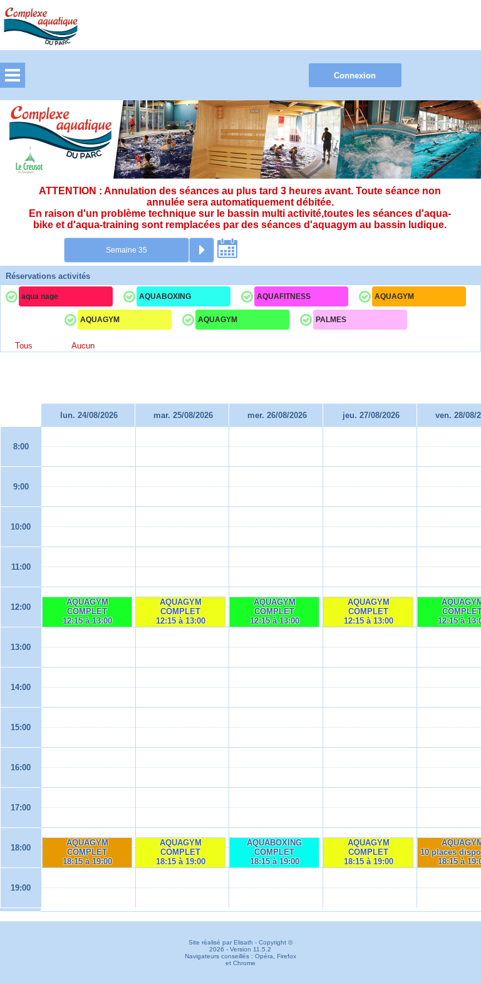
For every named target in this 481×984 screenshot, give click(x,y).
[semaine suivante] (201, 250)
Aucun (83, 345)
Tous (24, 345)
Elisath (244, 942)
